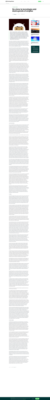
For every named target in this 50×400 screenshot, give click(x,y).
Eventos (28, 1)
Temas (21, 1)
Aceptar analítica (37, 398)
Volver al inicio (7, 3)
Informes (25, 1)
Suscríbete (40, 1)
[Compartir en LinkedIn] (14, 367)
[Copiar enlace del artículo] (15, 367)
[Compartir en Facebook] (11, 367)
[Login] (42, 1)
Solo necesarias (33, 398)
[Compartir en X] (13, 367)
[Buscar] (43, 1)
